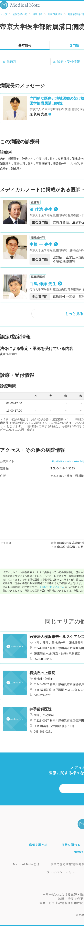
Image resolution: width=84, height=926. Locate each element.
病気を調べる (38, 844)
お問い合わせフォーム (52, 586)
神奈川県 (37, 14)
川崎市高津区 (55, 14)
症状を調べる (71, 844)
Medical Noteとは (26, 864)
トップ (3, 14)
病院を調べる (20, 14)
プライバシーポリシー (62, 872)
